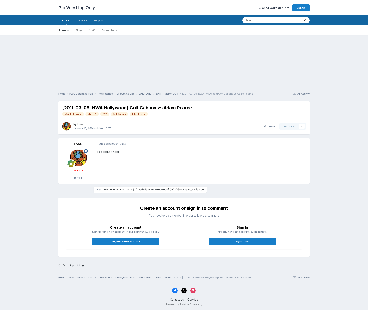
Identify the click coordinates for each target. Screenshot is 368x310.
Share (270, 126)
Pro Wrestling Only (76, 7)
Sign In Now (242, 241)
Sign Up (301, 7)
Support (98, 20)
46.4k (79, 177)
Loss (80, 124)
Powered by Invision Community (184, 304)
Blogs (79, 30)
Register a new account (126, 241)
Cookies (192, 299)
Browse (66, 20)
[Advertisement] (184, 62)
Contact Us (177, 299)
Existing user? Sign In (273, 7)
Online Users (109, 30)
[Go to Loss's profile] (66, 126)
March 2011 (104, 128)
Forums (64, 30)
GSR (105, 189)
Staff (92, 30)
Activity (82, 20)
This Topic (290, 20)
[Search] (305, 20)
